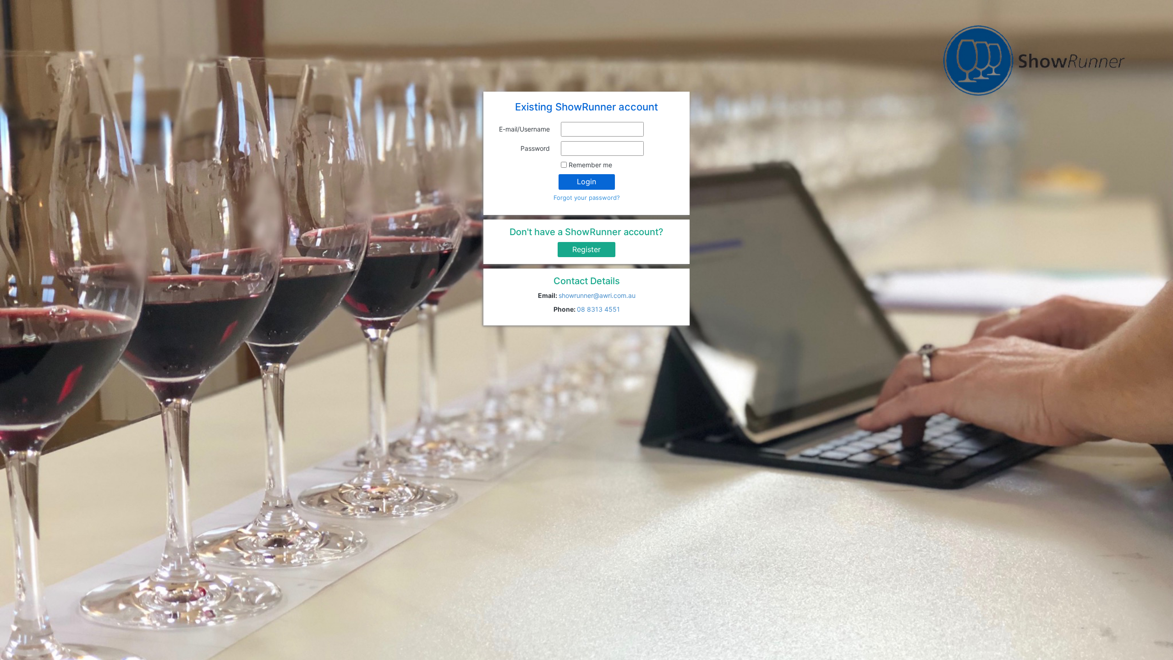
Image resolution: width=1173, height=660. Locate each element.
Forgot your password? (587, 197)
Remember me (590, 165)
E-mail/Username (524, 129)
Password (535, 148)
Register (586, 249)
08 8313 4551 (598, 309)
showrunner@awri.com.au (597, 295)
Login (586, 181)
